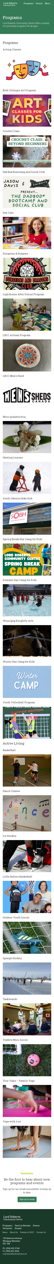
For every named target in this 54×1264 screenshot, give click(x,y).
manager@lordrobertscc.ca (15, 1254)
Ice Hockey (9, 835)
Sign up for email (27, 1199)
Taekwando (10, 999)
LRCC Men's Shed (13, 376)
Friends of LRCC (27, 1232)
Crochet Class (11, 131)
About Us (14, 1232)
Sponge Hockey (12, 958)
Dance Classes (11, 791)
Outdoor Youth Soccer (16, 917)
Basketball (9, 750)
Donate (18, 1228)
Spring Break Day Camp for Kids (22, 539)
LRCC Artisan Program (16, 335)
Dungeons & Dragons (15, 253)
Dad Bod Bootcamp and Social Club (24, 172)
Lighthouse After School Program (23, 294)
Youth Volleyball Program (19, 702)
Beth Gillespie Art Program (19, 90)
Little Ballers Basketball (17, 876)
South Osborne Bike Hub (17, 498)
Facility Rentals (23, 1225)
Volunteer (7, 1228)
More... (48, 3)
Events (39, 3)
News (5, 1232)
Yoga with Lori (12, 1121)
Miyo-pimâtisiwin (14, 416)
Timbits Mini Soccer (15, 1039)
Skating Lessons (13, 457)
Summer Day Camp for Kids (20, 580)
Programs (29, 3)
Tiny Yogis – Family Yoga (18, 1080)
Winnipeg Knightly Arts (18, 620)
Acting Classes (12, 49)
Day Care (8, 212)
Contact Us (41, 1232)
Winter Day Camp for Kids (19, 661)
